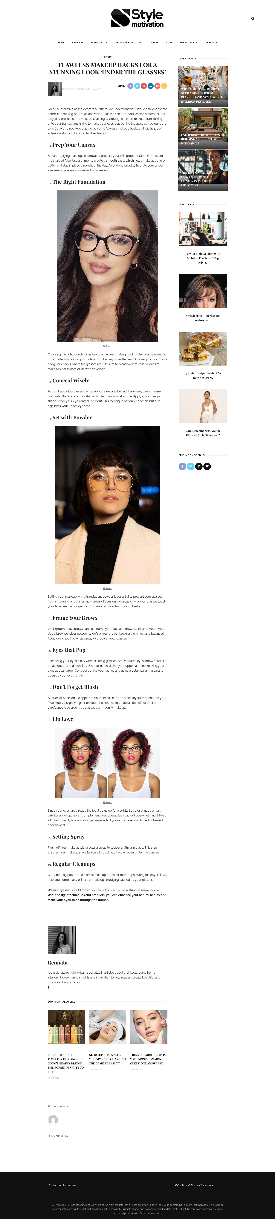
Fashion (77, 42)
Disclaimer (69, 1185)
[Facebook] (48, 987)
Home (61, 42)
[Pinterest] (199, 466)
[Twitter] (190, 466)
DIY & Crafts (188, 42)
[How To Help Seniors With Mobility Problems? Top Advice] (203, 228)
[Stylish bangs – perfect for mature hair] (203, 290)
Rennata (66, 89)
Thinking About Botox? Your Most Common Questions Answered (148, 1059)
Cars (169, 42)
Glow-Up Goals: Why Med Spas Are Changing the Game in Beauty (107, 1059)
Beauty (107, 57)
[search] (252, 18)
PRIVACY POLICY (186, 1185)
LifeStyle (211, 42)
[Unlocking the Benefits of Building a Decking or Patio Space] (203, 124)
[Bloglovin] (207, 466)
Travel (154, 42)
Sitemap (207, 1185)
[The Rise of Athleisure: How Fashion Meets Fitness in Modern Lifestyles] (203, 166)
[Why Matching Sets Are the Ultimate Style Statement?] (203, 406)
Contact (53, 1185)
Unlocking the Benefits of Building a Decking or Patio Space (202, 139)
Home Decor (99, 42)
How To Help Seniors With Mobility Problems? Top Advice (203, 258)
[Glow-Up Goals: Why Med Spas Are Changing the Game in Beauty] (107, 1027)
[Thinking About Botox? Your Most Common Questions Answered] (148, 1027)
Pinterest (107, 346)
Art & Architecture (128, 42)
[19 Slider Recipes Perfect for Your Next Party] (203, 348)
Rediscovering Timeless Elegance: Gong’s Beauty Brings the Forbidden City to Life (66, 1063)
